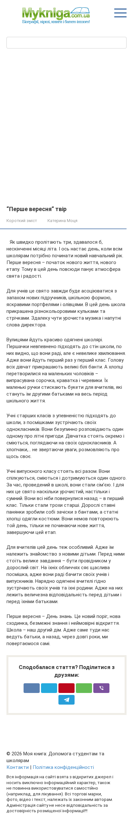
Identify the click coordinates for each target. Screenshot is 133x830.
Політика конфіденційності (63, 767)
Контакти (17, 767)
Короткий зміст (21, 220)
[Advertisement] (66, 136)
